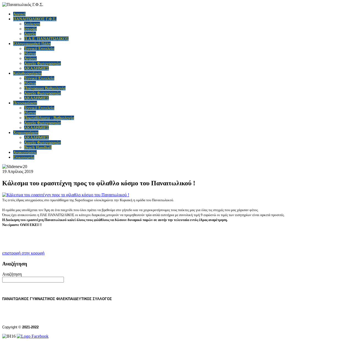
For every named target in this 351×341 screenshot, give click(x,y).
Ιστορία (30, 29)
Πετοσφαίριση (25, 103)
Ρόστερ (30, 53)
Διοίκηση (32, 24)
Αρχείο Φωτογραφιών (42, 63)
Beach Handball (38, 147)
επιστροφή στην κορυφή (23, 253)
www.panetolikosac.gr (26, 318)
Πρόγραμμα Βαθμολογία (45, 88)
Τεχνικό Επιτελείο (39, 48)
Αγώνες (30, 58)
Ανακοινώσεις (25, 152)
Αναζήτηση (12, 274)
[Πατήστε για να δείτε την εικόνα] (65, 194)
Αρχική (19, 14)
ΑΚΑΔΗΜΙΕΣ (36, 68)
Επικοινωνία (23, 157)
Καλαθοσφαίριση (27, 73)
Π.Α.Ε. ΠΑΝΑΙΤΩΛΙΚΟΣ (46, 39)
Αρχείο (30, 34)
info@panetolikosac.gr (76, 318)
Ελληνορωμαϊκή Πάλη (32, 43)
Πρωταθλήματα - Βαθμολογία (49, 118)
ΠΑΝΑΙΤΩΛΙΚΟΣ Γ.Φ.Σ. (34, 19)
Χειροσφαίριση (25, 132)
